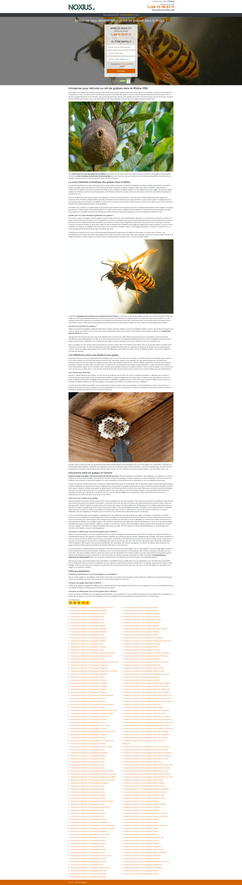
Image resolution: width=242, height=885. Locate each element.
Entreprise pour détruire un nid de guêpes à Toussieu (142, 843)
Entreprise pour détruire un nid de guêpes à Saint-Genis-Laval (145, 713)
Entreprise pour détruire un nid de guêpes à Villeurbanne (143, 865)
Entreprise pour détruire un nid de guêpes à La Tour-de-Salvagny (92, 825)
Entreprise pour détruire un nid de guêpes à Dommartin (89, 753)
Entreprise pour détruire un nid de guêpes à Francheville (90, 783)
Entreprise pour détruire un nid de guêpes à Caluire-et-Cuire (91, 656)
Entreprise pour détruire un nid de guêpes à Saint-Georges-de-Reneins (148, 719)
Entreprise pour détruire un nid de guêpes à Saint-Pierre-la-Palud (146, 759)
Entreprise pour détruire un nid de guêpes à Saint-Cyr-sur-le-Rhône (146, 692)
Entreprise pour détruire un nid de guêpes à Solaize (141, 810)
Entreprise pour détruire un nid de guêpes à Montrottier (142, 620)
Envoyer (121, 71)
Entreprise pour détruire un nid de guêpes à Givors (88, 792)
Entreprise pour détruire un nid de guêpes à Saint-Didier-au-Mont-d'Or (147, 695)
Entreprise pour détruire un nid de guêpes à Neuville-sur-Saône (145, 629)
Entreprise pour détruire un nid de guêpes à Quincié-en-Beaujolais (146, 662)
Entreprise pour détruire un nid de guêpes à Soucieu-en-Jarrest (145, 813)
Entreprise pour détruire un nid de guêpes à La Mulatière (90, 822)
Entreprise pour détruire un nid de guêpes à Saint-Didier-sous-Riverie (147, 698)
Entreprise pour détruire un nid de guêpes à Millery (141, 607)
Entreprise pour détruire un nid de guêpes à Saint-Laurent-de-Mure (146, 747)
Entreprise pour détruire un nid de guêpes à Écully (87, 759)
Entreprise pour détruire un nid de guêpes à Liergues (88, 843)
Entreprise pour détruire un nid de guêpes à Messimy (88, 874)
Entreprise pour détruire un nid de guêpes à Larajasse (89, 831)
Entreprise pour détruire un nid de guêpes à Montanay (142, 616)
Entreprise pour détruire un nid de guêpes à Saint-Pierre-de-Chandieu (147, 756)
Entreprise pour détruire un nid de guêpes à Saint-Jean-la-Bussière (146, 734)
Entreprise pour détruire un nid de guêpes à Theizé (141, 831)
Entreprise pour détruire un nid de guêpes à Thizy (140, 834)
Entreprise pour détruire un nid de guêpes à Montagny (142, 613)
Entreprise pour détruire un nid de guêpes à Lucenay (88, 862)
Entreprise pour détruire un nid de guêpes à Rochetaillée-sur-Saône (146, 674)
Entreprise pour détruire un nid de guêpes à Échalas (88, 756)
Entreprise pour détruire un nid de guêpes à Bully (87, 650)
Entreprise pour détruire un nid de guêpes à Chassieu (89, 689)
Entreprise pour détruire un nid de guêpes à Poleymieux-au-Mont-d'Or (147, 641)
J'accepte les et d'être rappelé (122, 65)
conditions (123, 64)
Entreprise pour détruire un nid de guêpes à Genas (88, 786)
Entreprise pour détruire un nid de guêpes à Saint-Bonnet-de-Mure (146, 686)
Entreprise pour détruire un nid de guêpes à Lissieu (88, 852)
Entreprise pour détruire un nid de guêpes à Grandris (88, 798)
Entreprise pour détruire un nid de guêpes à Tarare (141, 822)
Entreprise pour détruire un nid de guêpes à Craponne (89, 734)
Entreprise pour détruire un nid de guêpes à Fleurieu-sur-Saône (92, 771)
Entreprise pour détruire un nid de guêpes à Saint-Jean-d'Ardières (146, 731)
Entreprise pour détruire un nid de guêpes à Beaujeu (88, 626)
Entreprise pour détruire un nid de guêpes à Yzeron (141, 874)
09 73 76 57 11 (162, 7)
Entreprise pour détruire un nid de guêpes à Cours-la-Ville (90, 725)
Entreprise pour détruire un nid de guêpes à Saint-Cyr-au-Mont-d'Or (147, 689)
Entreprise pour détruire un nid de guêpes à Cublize (88, 737)
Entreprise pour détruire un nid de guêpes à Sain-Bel (141, 680)
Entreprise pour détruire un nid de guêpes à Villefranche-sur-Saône (146, 862)
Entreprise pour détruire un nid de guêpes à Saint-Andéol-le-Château (147, 683)
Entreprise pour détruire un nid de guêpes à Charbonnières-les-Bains (94, 671)
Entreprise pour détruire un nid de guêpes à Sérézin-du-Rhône (145, 804)
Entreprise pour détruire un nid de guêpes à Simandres (142, 807)
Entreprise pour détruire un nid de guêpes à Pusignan (142, 659)
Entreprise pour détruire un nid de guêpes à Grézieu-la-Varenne (92, 801)
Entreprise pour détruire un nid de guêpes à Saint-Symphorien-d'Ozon (147, 774)
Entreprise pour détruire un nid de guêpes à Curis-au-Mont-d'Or (92, 741)
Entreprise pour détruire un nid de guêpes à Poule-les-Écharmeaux (146, 656)
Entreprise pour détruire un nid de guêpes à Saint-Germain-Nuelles (146, 725)
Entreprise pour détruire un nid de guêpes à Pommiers (142, 650)
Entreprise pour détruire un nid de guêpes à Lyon (87, 865)
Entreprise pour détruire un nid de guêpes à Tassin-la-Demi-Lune (146, 825)
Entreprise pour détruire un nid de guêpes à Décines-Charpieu (92, 747)
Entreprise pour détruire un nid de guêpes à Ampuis (88, 613)
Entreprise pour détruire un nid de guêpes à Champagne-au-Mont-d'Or (94, 662)
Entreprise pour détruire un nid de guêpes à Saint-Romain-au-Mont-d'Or (148, 765)
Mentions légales (81, 882)
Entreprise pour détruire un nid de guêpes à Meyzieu (88, 877)
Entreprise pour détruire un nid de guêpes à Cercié (88, 659)
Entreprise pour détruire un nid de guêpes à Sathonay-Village (144, 798)
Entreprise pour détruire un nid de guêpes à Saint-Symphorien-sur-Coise (148, 777)
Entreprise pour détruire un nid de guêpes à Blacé (87, 635)
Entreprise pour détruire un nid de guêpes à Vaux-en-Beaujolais (145, 852)
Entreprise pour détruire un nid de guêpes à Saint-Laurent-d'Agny (146, 737)
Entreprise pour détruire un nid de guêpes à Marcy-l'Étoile (90, 868)
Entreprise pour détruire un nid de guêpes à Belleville (88, 629)
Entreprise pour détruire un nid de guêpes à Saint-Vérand (143, 780)
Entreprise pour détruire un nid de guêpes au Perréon (89, 837)
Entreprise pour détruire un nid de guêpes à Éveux (87, 762)
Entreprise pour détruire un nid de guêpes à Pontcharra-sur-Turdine (146, 653)
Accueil (71, 882)
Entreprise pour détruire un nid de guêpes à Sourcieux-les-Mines (146, 816)
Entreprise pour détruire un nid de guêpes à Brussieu (88, 647)
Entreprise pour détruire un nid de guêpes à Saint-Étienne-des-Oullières (148, 701)
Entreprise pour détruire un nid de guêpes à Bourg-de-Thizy (144, 837)
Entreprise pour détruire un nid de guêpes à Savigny (141, 801)
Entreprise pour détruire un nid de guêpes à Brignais (88, 638)
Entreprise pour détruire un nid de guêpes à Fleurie (88, 768)
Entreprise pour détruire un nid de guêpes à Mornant (141, 626)
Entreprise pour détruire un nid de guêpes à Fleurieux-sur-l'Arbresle (93, 774)
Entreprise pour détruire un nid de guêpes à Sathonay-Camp (144, 795)
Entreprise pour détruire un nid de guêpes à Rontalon (141, 677)
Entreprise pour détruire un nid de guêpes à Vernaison (142, 858)
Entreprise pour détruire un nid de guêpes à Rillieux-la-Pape (144, 671)
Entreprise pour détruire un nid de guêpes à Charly (88, 677)
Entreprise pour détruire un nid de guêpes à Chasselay (89, 686)
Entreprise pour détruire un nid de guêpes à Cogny (88, 707)
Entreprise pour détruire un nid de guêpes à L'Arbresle (89, 819)
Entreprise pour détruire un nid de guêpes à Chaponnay (89, 665)
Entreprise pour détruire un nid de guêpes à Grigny (88, 804)
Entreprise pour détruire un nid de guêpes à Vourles (141, 871)
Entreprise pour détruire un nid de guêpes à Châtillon (88, 692)
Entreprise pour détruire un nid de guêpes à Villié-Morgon (143, 868)
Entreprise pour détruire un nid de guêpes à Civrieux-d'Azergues (92, 704)
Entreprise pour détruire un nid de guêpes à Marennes (89, 871)
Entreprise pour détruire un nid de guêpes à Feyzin (88, 765)
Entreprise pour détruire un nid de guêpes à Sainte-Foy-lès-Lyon (145, 792)
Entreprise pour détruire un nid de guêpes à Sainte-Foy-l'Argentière (146, 789)
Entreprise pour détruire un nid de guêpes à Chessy (88, 701)
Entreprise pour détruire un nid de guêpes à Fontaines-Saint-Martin (93, 777)
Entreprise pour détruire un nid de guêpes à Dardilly (88, 744)
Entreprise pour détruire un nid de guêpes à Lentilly (88, 840)
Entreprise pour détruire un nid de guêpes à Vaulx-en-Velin (143, 849)
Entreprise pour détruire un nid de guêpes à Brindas (88, 641)
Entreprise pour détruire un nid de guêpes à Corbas (88, 722)
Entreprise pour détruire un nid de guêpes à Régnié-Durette (144, 668)
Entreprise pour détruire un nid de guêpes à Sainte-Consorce (144, 786)
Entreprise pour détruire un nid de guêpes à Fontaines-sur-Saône (92, 780)
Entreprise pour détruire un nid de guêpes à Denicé (88, 750)
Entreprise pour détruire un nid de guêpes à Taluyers (141, 819)
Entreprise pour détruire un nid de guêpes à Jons (87, 816)
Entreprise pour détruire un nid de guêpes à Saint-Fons (142, 704)
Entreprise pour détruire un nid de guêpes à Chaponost (89, 668)
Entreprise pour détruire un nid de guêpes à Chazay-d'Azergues (92, 695)
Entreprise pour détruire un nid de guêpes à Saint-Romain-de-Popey (147, 768)
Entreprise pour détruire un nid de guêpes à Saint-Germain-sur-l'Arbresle (148, 728)
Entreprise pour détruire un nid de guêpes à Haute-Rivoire (90, 807)
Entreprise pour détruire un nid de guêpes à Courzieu (88, 728)
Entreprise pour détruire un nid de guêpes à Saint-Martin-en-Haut (146, 750)
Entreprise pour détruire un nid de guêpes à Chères (88, 698)
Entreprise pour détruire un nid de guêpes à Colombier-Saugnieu (92, 713)
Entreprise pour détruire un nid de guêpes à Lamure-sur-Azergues (93, 828)
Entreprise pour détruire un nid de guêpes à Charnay (88, 680)
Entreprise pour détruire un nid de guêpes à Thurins (141, 840)
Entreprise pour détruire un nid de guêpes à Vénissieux (142, 855)
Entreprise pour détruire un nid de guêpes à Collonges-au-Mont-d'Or (94, 710)
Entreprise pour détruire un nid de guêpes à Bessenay (89, 632)
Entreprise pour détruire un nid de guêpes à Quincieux (142, 665)
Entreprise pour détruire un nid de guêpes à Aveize (88, 623)
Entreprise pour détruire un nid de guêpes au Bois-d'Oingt (90, 834)
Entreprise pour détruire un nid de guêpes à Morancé (141, 623)
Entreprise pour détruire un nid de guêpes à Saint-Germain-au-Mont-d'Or (148, 722)
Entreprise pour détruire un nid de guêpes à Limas (87, 846)
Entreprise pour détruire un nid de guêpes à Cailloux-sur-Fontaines (93, 653)
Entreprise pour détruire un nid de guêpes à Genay (88, 789)
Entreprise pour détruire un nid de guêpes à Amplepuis (89, 610)
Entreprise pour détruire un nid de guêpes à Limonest (88, 849)
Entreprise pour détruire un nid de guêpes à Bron (87, 644)
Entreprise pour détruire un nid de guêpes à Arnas (87, 620)
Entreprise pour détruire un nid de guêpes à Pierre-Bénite (143, 638)
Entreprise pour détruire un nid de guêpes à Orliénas (141, 632)
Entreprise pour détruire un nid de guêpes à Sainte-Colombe (144, 783)
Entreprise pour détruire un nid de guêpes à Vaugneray (142, 846)
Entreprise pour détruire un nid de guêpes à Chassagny (89, 683)
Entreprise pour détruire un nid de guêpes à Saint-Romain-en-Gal (146, 771)
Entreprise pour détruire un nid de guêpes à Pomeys (141, 647)
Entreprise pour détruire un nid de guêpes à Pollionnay (142, 644)
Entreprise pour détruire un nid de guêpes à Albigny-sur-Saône (92, 607)
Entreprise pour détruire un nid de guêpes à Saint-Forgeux (143, 707)
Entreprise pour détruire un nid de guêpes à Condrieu (89, 719)
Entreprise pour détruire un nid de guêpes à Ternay (141, 828)
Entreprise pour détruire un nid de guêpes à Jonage (88, 813)
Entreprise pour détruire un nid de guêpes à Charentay (89, 674)
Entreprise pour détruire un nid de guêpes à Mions (141, 610)
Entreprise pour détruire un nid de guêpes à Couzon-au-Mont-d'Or (93, 731)
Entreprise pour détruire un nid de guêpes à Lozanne (88, 858)
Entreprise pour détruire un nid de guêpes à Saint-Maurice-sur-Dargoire (148, 753)
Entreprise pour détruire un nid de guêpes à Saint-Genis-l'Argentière (147, 710)
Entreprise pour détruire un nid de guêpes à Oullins (141, 635)
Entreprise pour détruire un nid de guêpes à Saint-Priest (143, 762)
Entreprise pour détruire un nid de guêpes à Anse (87, 616)
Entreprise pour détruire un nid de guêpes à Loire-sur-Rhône (91, 855)
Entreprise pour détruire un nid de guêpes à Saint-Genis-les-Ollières (147, 716)
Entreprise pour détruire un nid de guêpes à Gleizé (88, 795)
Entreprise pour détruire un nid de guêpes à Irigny (87, 810)
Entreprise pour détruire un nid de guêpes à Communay (89, 716)
